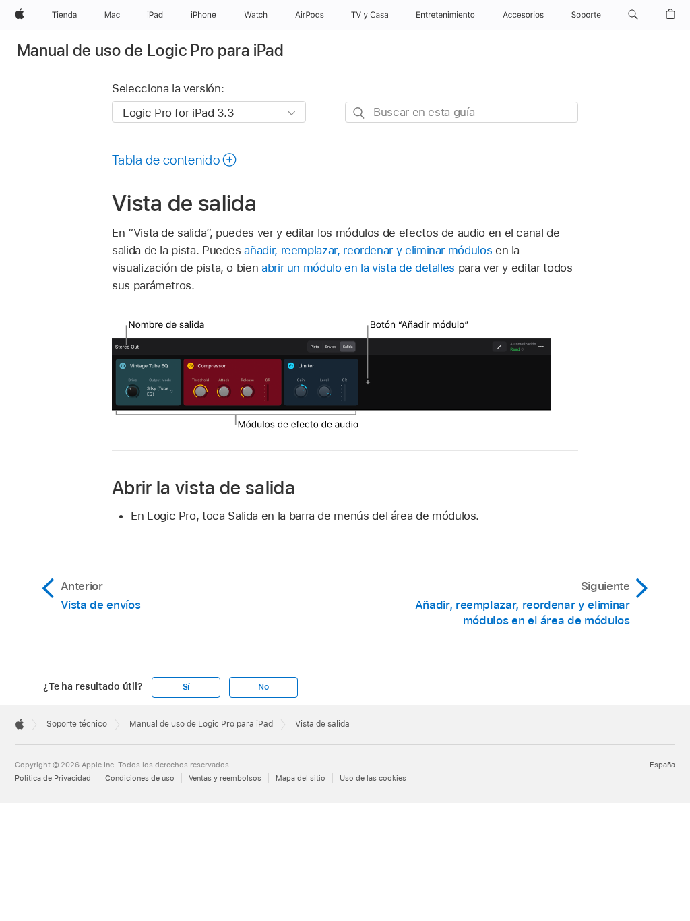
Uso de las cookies (373, 778)
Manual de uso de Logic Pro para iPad (150, 50)
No (263, 687)
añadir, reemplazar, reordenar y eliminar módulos (368, 250)
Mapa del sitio (300, 778)
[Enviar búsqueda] (359, 113)
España (662, 764)
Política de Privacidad (53, 778)
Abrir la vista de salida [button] (203, 487)
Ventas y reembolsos (225, 778)
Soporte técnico (76, 724)
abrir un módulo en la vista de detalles (358, 267)
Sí (186, 687)
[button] (633, 15)
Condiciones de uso (140, 778)
